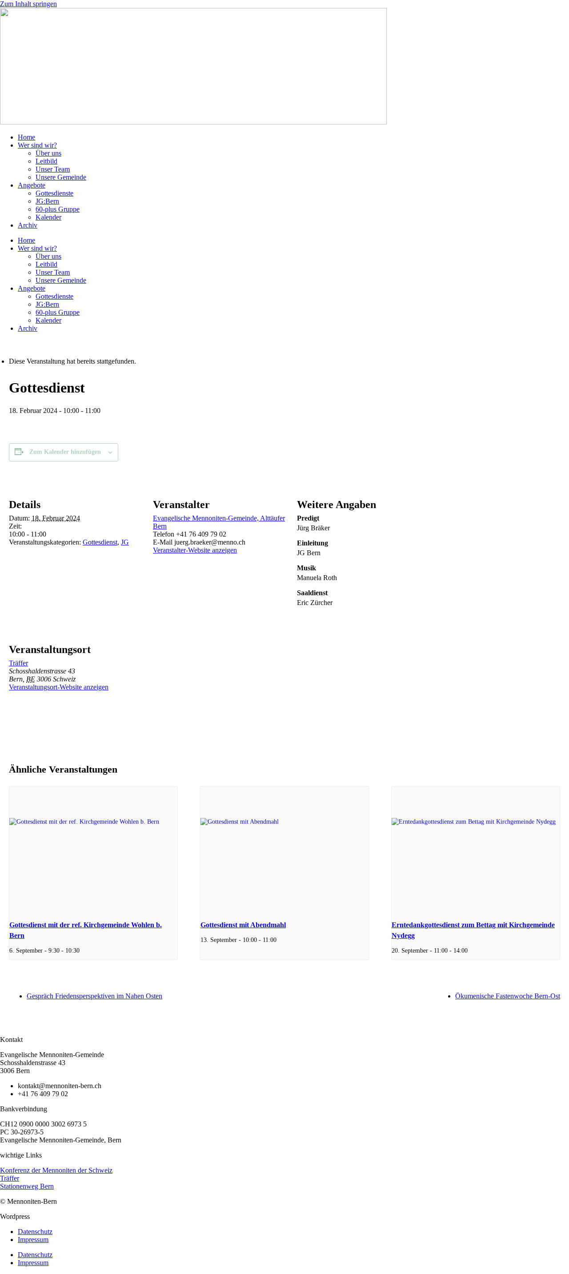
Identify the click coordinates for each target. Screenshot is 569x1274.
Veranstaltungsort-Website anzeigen (58, 687)
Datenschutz (35, 1231)
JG (125, 542)
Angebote (31, 185)
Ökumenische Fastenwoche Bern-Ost (507, 996)
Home (26, 137)
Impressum (33, 1239)
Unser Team (53, 169)
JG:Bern (47, 201)
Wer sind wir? (37, 145)
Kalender (48, 217)
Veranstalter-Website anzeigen (195, 550)
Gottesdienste (54, 193)
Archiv (27, 225)
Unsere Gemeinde (61, 177)
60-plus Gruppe (58, 209)
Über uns (48, 153)
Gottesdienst (100, 542)
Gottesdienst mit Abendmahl (243, 925)
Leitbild (46, 161)
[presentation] (93, 849)
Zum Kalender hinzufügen (65, 452)
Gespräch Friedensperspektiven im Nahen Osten (94, 996)
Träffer (18, 663)
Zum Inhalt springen (28, 4)
